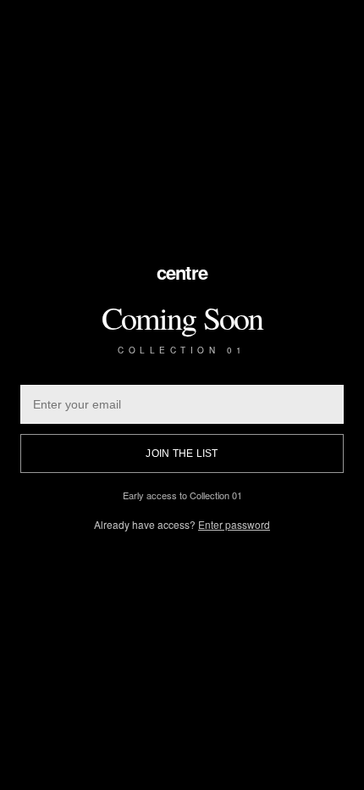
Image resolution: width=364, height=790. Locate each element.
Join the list (182, 453)
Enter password (234, 524)
